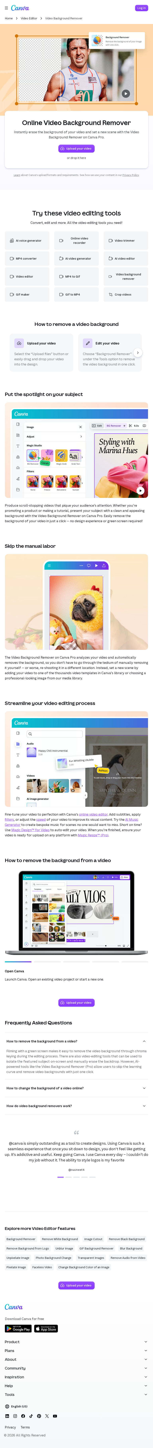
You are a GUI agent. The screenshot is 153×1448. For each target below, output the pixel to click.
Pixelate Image (16, 1267)
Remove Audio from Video (128, 1258)
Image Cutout (93, 1239)
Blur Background (131, 1248)
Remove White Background (60, 1239)
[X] (47, 1416)
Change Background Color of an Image (83, 1267)
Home (9, 18)
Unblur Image (64, 1248)
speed (41, 819)
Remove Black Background (127, 1239)
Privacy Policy (131, 175)
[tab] (60, 1177)
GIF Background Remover (96, 1248)
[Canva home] (20, 8)
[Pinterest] (39, 1416)
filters (9, 819)
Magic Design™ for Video (30, 830)
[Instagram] (15, 1416)
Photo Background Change (53, 1258)
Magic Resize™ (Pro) (93, 835)
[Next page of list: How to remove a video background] (138, 352)
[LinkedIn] (7, 1416)
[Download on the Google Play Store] (18, 1332)
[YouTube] (55, 1416)
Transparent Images (91, 1258)
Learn (17, 175)
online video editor (93, 814)
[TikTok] (31, 1416)
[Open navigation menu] (6, 8)
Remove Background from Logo (27, 1248)
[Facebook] (23, 1416)
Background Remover (20, 1239)
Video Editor (29, 18)
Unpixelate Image (17, 1258)
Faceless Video (42, 1267)
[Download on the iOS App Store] (46, 1332)
